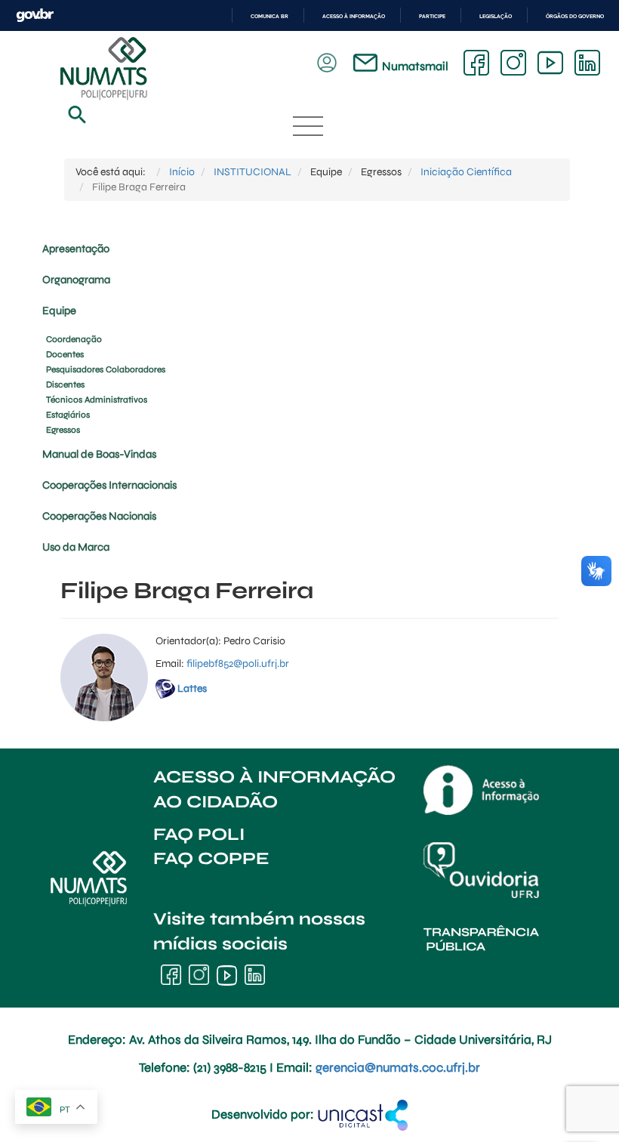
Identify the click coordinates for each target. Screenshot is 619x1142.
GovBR (35, 15)
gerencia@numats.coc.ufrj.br (398, 1068)
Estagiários (68, 414)
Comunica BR (269, 16)
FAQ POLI (199, 834)
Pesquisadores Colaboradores (105, 369)
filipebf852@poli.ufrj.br (237, 663)
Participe (432, 16)
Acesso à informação (353, 16)
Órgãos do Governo (575, 16)
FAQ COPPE (211, 858)
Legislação (495, 16)
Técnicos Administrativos (96, 399)
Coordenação (74, 339)
